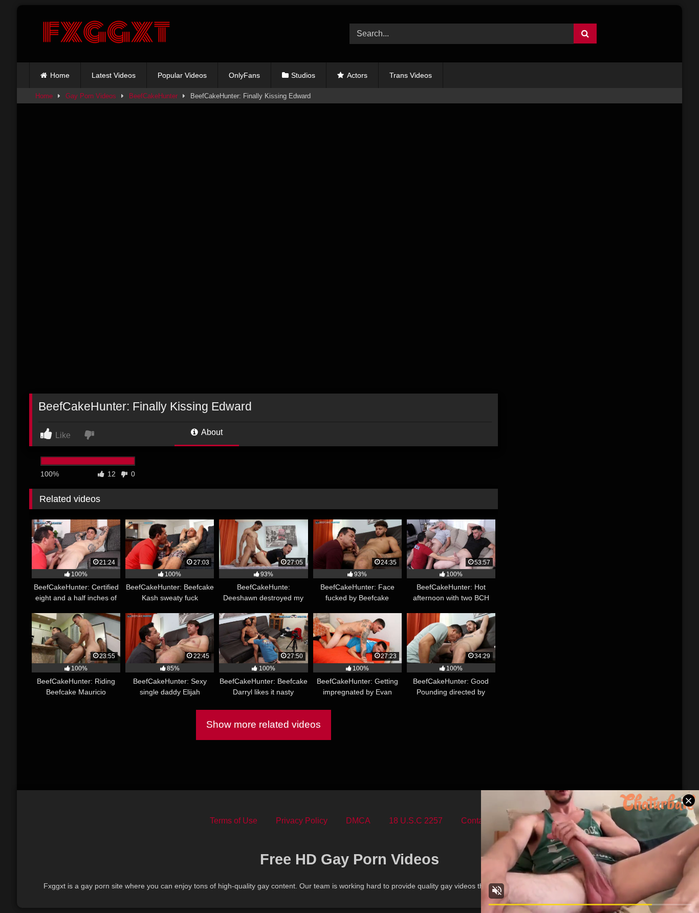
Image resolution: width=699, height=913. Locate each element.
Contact (475, 820)
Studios (303, 75)
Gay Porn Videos (90, 96)
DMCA (358, 820)
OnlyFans (244, 75)
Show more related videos (263, 724)
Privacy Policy (301, 820)
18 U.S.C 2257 (416, 820)
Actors (357, 75)
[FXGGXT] (106, 33)
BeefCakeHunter (153, 96)
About (211, 432)
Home (60, 75)
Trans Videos (410, 75)
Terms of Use (233, 820)
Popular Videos (182, 75)
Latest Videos (114, 75)
